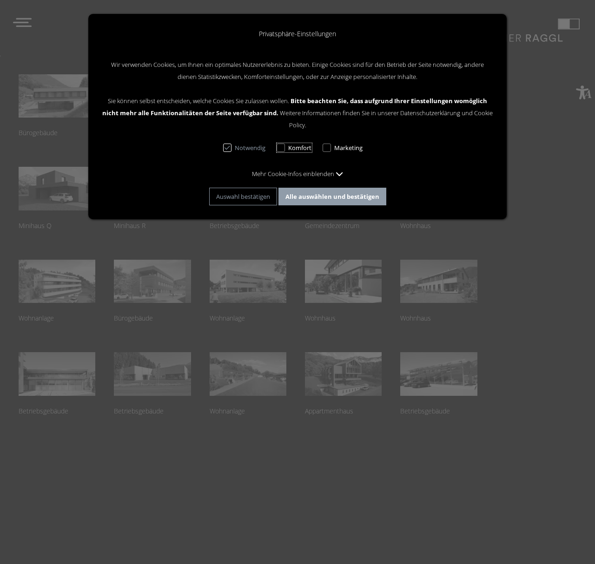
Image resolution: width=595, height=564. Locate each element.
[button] (297, 174)
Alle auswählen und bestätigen (332, 196)
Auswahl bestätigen (243, 196)
